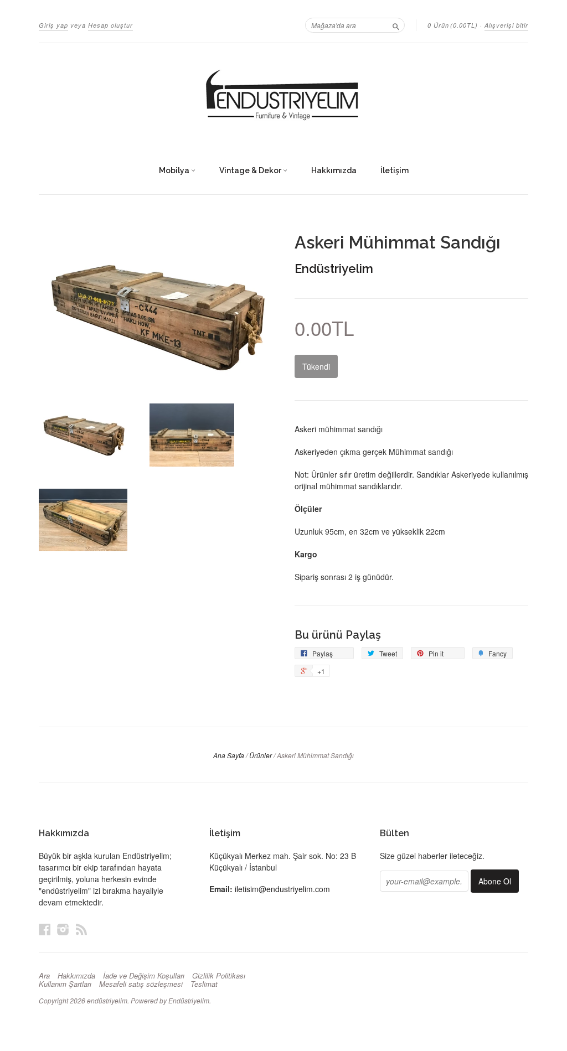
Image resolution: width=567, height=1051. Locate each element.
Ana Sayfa (228, 755)
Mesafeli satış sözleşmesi (141, 984)
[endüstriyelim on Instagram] (63, 929)
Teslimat (204, 984)
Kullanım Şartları (65, 984)
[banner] (283, 95)
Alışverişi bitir (506, 25)
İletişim (394, 170)
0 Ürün (452, 25)
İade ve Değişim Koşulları (143, 976)
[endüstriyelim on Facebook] (45, 929)
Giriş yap (53, 25)
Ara (44, 976)
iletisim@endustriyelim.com (282, 888)
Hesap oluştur (110, 25)
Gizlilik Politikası (218, 976)
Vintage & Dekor (251, 170)
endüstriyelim (107, 1000)
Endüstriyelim (334, 268)
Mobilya (175, 170)
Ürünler (260, 755)
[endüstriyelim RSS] (81, 929)
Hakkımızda (334, 170)
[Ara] (396, 25)
